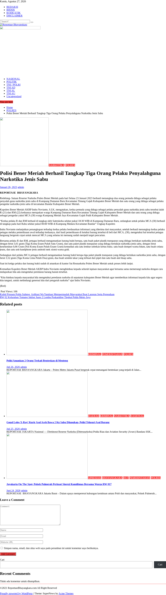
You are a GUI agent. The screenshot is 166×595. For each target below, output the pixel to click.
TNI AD (10, 87)
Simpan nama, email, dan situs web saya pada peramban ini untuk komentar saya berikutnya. (51, 548)
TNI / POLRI (13, 84)
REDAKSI (12, 7)
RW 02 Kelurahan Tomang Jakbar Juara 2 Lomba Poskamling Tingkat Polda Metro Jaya (45, 297)
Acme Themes (66, 593)
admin (21, 187)
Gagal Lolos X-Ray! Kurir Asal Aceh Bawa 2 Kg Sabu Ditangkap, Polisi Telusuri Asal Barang (57, 422)
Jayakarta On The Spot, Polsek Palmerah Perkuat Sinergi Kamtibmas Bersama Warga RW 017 (59, 484)
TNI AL (10, 90)
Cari (2, 559)
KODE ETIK (13, 12)
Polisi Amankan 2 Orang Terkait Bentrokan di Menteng (37, 360)
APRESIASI (94, 477)
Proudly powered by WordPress (16, 593)
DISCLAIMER (14, 15)
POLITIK (11, 81)
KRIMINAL (94, 354)
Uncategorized (13, 96)
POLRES (70, 165)
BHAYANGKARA (112, 477)
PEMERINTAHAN (112, 354)
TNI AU (10, 93)
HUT (126, 477)
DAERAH (93, 416)
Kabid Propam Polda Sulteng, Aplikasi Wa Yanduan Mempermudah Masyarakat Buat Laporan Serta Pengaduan (57, 294)
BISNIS (10, 9)
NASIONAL (13, 78)
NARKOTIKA (57, 165)
